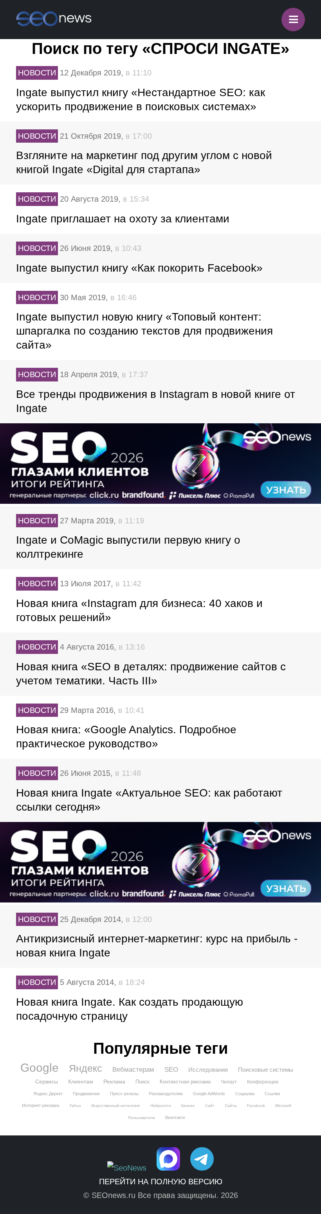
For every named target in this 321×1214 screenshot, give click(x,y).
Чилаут (229, 1082)
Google (39, 1068)
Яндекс (85, 1068)
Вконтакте (175, 1117)
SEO (171, 1069)
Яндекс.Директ (48, 1093)
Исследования (208, 1069)
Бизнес (188, 1105)
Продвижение (86, 1093)
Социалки (244, 1093)
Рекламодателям (166, 1093)
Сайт (210, 1105)
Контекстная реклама (185, 1082)
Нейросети (160, 1105)
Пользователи (141, 1118)
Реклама (114, 1081)
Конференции (262, 1082)
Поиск (142, 1082)
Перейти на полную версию (160, 1181)
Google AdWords (209, 1093)
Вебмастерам (133, 1069)
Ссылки (272, 1093)
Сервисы (46, 1081)
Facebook (256, 1105)
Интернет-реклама (40, 1105)
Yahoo (75, 1105)
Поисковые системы (265, 1069)
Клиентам (80, 1081)
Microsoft (283, 1105)
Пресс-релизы (124, 1093)
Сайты (231, 1105)
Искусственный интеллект (115, 1105)
